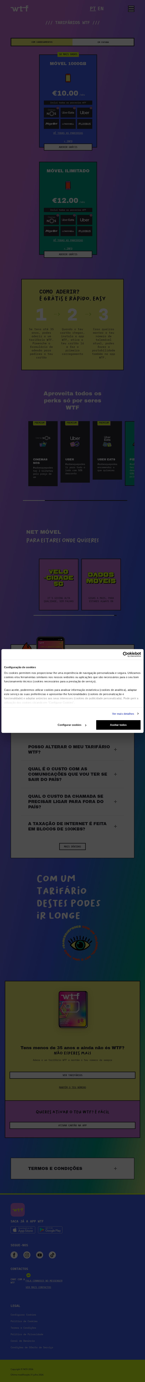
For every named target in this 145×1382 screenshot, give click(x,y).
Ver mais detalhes (123, 713)
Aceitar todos (118, 724)
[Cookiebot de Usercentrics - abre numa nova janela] (125, 654)
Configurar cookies (70, 724)
